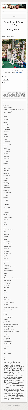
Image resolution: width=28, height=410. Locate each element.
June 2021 (6, 134)
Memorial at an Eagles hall (9, 266)
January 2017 (6, 185)
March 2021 (6, 138)
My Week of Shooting (8, 277)
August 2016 (6, 194)
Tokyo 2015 (6, 336)
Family (5, 231)
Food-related (6, 234)
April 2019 (6, 155)
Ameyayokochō (7, 212)
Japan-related (6, 248)
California (6, 32)
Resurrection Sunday (20, 95)
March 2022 (6, 126)
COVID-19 (15, 372)
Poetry (5, 295)
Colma (5, 222)
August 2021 (6, 133)
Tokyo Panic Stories (8, 341)
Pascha (20, 94)
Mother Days (6, 272)
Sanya (5, 306)
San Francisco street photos (12, 390)
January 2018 (6, 170)
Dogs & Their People (8, 229)
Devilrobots (6, 226)
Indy (4, 244)
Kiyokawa (6, 258)
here (17, 72)
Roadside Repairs (7, 299)
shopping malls (21, 96)
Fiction (5, 232)
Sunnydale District (7, 317)
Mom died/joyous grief (8, 107)
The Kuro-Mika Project (8, 326)
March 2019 (6, 156)
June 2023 (6, 121)
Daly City (5, 224)
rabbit (23, 94)
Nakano (6, 380)
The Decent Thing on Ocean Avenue (11, 324)
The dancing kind (7, 112)
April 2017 (6, 182)
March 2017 (6, 183)
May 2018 (6, 165)
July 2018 (6, 161)
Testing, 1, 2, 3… (7, 105)
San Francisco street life (16, 387)
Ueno (5, 351)
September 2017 (7, 175)
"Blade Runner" (7, 207)
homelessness (9, 375)
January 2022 (6, 127)
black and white (9, 362)
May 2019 (6, 153)
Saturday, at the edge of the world (11, 307)
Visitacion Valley (7, 353)
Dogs (5, 227)
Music (5, 275)
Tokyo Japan (19, 396)
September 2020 (7, 144)
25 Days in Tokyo (7, 209)
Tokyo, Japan (6, 346)
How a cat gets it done (8, 243)
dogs (19, 372)
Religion (5, 297)
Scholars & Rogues (20, 32)
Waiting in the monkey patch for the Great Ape (14, 109)
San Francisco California (14, 386)
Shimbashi (6, 312)
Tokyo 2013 (6, 334)
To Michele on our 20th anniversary (11, 331)
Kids (4, 256)
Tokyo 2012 (6, 333)
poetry (5, 384)
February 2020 (7, 149)
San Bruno (6, 300)
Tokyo (11, 396)
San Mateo (14, 32)
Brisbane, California (8, 217)
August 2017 (6, 177)
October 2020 (6, 143)
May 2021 (6, 136)
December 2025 (7, 119)
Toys (5, 348)
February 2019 (7, 158)
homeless (13, 374)
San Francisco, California (9, 302)
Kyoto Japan (6, 261)
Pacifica (5, 290)
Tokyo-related (6, 345)
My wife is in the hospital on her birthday (12, 278)
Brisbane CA (18, 365)
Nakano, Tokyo (7, 285)
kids (4, 377)
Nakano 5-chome (7, 280)
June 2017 (6, 180)
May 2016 (6, 199)
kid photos (22, 375)
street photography (12, 395)
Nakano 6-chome (7, 282)
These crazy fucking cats (9, 328)
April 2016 (6, 200)
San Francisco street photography (13, 388)
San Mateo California (13, 96)
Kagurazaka (6, 251)
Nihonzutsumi (6, 287)
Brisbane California (13, 367)
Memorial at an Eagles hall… (10, 111)
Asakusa (5, 214)
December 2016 (7, 187)
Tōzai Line (6, 350)
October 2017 (6, 173)
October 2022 (6, 122)
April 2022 (6, 124)
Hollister (5, 239)
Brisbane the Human (8, 216)
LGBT (5, 263)
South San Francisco (8, 316)
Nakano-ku (12, 380)
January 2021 (6, 139)
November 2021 (7, 129)
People (5, 292)
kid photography (17, 375)
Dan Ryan (14, 32)
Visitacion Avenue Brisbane (12, 399)
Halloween (6, 236)
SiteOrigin (16, 407)
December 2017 (7, 172)
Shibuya (5, 311)
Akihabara (6, 210)
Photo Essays (7, 294)
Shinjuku (5, 314)
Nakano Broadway (7, 283)
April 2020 (6, 146)
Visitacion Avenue (9, 398)
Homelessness (7, 241)
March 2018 (6, 166)
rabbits (4, 95)
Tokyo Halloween (7, 338)
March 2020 (6, 148)
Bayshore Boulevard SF (17, 361)
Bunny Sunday (14, 29)
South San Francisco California (12, 393)
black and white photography (13, 363)
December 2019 (7, 151)
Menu (14, 16)
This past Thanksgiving (9, 329)
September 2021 (7, 131)
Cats (5, 221)
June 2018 (6, 163)
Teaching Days (7, 321)
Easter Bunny (10, 93)
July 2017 (6, 178)
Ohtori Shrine (6, 289)
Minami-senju (6, 268)
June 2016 (6, 197)
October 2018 (6, 160)
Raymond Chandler (11, 95)
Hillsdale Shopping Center (9, 71)
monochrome (19, 377)
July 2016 (6, 195)
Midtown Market (10, 377)
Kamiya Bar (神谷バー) (8, 253)
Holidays (10, 32)
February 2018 (7, 168)
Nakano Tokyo (14, 382)
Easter (23, 92)
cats (12, 372)
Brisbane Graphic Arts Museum (14, 92)
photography (21, 382)
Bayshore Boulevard (8, 361)
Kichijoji (5, 255)
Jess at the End (7, 250)
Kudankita (6, 260)
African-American (8, 360)
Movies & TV (6, 273)
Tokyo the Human (7, 343)
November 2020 (7, 141)
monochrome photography (13, 378)
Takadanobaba (7, 319)
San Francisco (13, 383)
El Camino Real (17, 93)
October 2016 (6, 190)
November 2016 (7, 189)
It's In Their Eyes (7, 246)
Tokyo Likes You (7, 340)
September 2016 (7, 192)
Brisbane (8, 365)
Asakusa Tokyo (18, 359)
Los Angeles (6, 265)
